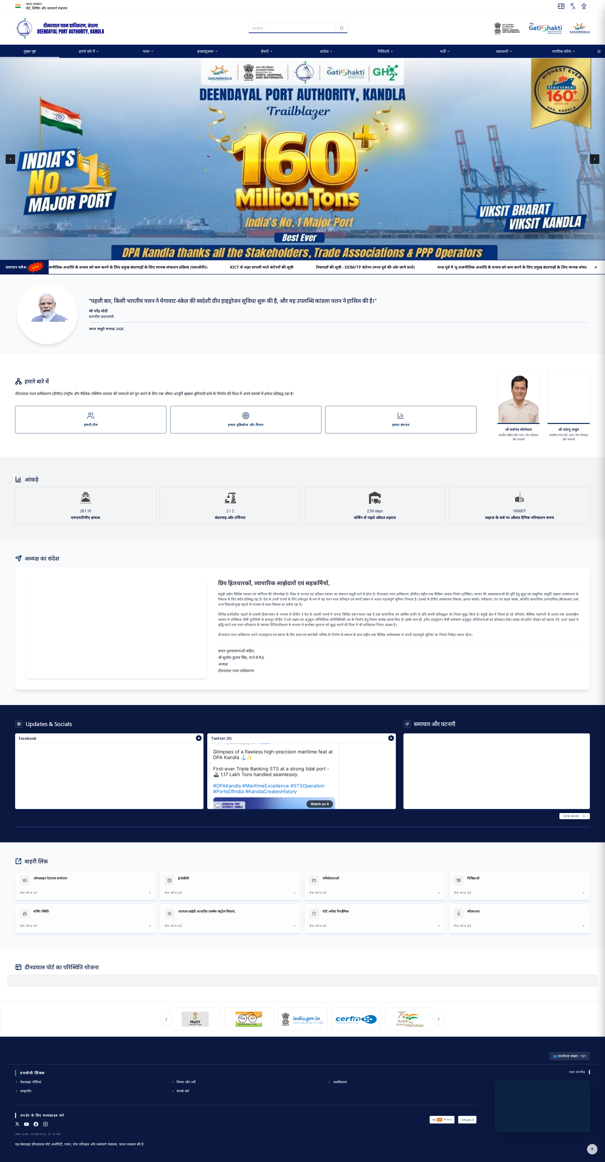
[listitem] (85, 885)
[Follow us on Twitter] (17, 1124)
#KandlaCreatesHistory (271, 766)
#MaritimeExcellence (265, 760)
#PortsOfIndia (228, 766)
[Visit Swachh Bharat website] (247, 1019)
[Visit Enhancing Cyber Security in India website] (355, 1019)
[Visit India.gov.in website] (301, 1019)
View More (571, 816)
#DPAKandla (227, 760)
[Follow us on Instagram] (45, 1124)
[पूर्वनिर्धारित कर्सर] (592, 1149)
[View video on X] (274, 806)
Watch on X (320, 778)
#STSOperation (307, 760)
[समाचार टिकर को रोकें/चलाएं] (391, 738)
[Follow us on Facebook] (36, 1124)
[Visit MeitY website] (194, 1019)
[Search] (341, 28)
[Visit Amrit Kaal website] (408, 1019)
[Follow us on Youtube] (26, 1124)
